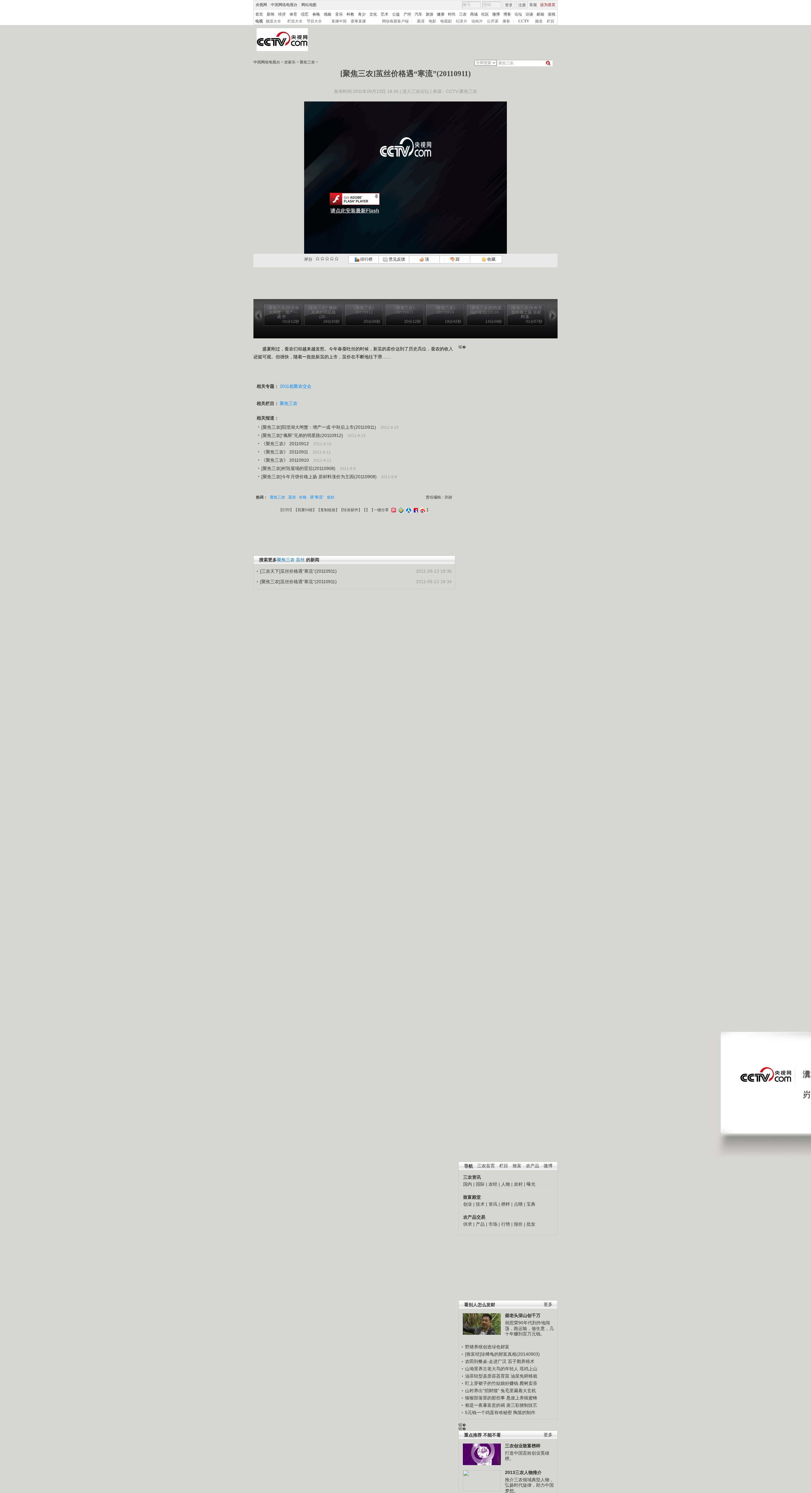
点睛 (518, 1204)
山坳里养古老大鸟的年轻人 (491, 1368)
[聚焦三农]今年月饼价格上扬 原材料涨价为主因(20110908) (319, 476)
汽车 (418, 14)
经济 (282, 14)
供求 (467, 1224)
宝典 (531, 1204)
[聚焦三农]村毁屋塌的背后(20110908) (298, 468)
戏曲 (327, 14)
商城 (474, 14)
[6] (327, 258)
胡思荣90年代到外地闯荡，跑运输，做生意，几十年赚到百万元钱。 (529, 1328)
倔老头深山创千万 (522, 1315)
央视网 (261, 5)
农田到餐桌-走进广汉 (486, 1361)
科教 (350, 14)
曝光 (531, 1184)
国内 (467, 1184)
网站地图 (308, 5)
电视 (259, 21)
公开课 (492, 21)
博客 (507, 14)
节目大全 (314, 21)
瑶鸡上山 (528, 1368)
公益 (396, 14)
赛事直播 (358, 21)
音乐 (339, 14)
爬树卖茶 (528, 1383)
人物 (505, 1184)
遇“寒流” (317, 497)
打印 (286, 510)
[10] (336, 258)
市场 (493, 1224)
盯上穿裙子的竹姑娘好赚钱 (491, 1383)
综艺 (305, 14)
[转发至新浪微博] (422, 510)
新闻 (270, 14)
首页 (259, 14)
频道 (539, 21)
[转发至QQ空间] (400, 510)
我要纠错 (305, 510)
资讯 (493, 1204)
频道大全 (273, 21)
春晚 (316, 14)
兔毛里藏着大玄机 (518, 1390)
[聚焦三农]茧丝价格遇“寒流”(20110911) (298, 581)
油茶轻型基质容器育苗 (487, 1376)
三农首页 (486, 1166)
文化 (373, 14)
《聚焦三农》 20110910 (285, 460)
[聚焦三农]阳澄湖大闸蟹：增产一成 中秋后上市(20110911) (318, 427)
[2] (317, 258)
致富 (517, 1166)
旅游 (429, 14)
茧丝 (292, 497)
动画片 (477, 21)
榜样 (505, 1204)
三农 (463, 14)
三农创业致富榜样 (522, 1445)
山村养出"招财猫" (482, 1390)
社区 (485, 14)
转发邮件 (350, 510)
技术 (480, 1204)
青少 (362, 14)
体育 (293, 14)
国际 (480, 1184)
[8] (331, 258)
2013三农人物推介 (523, 1472)
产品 (480, 1224)
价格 (303, 497)
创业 (467, 1204)
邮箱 (540, 14)
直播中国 (339, 21)
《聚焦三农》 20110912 (285, 443)
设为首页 (547, 5)
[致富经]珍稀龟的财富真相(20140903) (502, 1354)
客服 (533, 5)
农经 (493, 1184)
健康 (440, 14)
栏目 (550, 21)
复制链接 (327, 510)
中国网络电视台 (284, 5)
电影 (432, 21)
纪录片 (461, 21)
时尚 (452, 14)
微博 (496, 14)
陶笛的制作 (524, 1412)
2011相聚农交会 (295, 386)
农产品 (532, 1166)
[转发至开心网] (393, 510)
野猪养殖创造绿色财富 (487, 1346)
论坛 (518, 14)
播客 (506, 21)
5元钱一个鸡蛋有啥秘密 (488, 1412)
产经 (407, 14)
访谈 (529, 14)
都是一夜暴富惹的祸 (485, 1405)
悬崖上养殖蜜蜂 (521, 1397)
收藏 (490, 259)
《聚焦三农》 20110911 (284, 451)
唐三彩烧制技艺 (521, 1405)
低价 (331, 497)
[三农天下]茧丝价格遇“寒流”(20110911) (298, 571)
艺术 (384, 14)
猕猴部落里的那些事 (485, 1397)
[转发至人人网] (408, 510)
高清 (421, 21)
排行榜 (366, 259)
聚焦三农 (307, 62)
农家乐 (290, 62)
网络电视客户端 (395, 21)
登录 (509, 5)
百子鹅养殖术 (521, 1361)
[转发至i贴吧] (415, 510)
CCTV (523, 21)
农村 (518, 1184)
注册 (522, 5)
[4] (322, 258)
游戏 (551, 14)
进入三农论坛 (415, 91)
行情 (505, 1224)
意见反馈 (396, 259)
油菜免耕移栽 (524, 1376)
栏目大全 (295, 21)
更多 (548, 1304)
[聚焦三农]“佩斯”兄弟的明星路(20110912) (302, 435)
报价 (518, 1224)
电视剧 (446, 21)
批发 (531, 1224)
